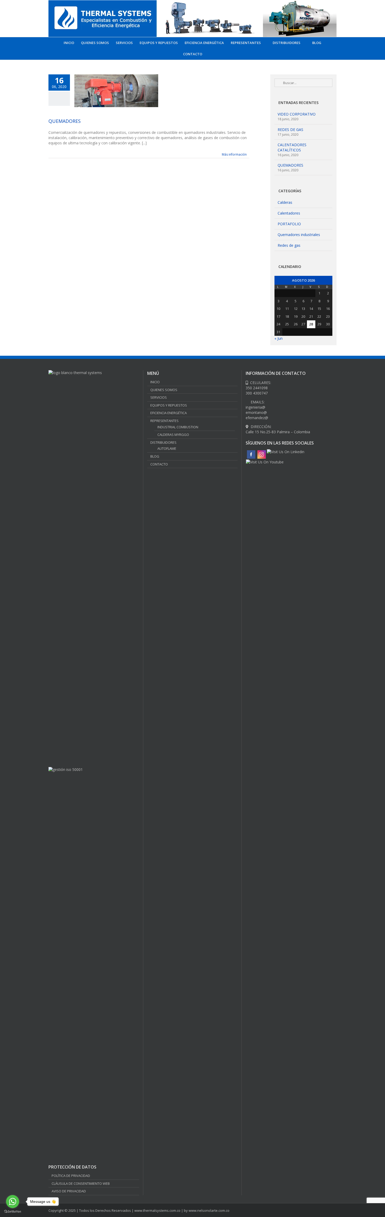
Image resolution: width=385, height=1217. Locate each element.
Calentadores (289, 213)
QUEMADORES (64, 121)
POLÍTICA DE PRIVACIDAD (71, 1175)
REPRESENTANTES (164, 420)
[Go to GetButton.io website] (12, 1211)
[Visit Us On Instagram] (261, 451)
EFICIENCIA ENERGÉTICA (168, 412)
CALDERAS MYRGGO (173, 434)
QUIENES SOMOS (163, 389)
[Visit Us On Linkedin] (285, 451)
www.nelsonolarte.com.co (209, 1210)
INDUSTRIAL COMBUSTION (177, 427)
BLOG (154, 456)
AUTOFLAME (166, 448)
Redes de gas (289, 245)
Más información (234, 154)
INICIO (155, 382)
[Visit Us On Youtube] (265, 461)
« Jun (278, 338)
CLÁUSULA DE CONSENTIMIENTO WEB (81, 1183)
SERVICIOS (158, 397)
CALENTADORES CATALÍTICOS (292, 147)
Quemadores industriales (299, 234)
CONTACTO (159, 464)
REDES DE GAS (290, 129)
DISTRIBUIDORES (163, 442)
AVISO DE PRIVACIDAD (69, 1191)
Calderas (285, 202)
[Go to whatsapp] (12, 1201)
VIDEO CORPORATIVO (297, 114)
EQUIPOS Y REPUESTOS (168, 405)
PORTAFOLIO (289, 223)
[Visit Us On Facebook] (251, 451)
